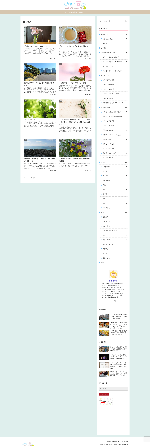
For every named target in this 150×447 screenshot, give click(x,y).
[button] (126, 21)
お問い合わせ (124, 441)
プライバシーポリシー (113, 441)
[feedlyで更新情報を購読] (112, 301)
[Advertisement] (113, 419)
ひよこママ (113, 281)
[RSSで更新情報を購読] (114, 301)
